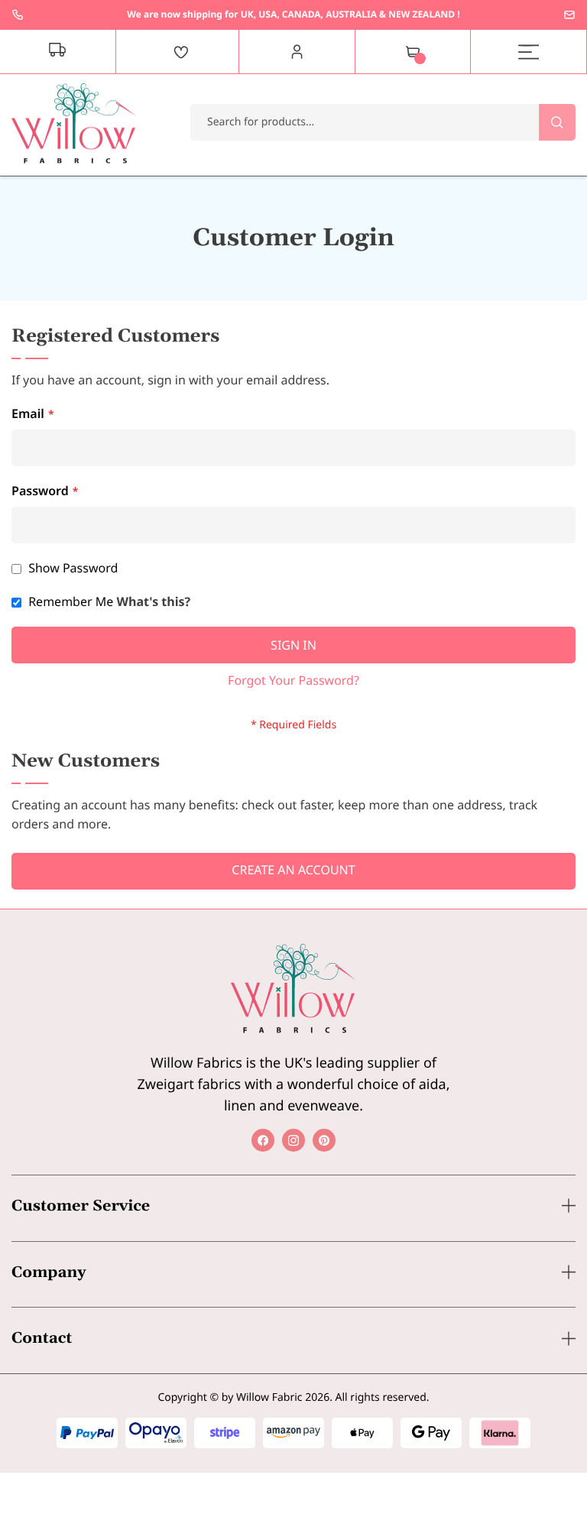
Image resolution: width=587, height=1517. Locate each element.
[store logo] (74, 123)
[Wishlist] (181, 52)
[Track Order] (58, 52)
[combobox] (383, 122)
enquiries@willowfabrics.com (569, 14)
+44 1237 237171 (17, 14)
